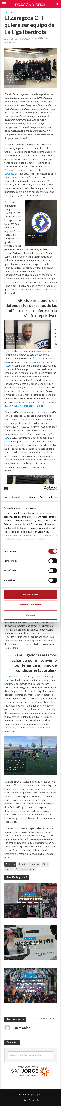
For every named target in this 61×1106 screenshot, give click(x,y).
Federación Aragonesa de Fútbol (28, 289)
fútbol (45, 864)
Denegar (30, 615)
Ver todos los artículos (43, 1019)
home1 (9, 869)
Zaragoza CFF (11, 173)
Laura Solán (12, 39)
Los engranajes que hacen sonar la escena (30, 900)
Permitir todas (30, 594)
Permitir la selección (30, 604)
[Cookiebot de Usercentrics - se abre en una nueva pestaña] (43, 488)
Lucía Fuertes (11, 676)
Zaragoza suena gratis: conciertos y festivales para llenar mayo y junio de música (30, 985)
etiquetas (34, 864)
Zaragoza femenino (25, 869)
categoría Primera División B (18, 177)
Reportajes (9, 12)
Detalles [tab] (30, 497)
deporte (22, 864)
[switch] (52, 560)
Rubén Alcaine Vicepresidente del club (23, 405)
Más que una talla (30, 943)
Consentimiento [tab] (12, 497)
